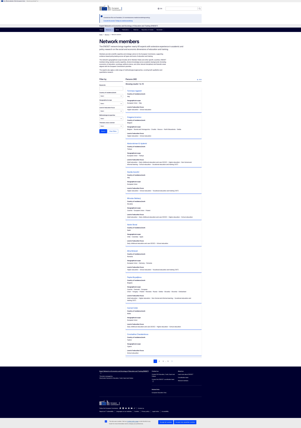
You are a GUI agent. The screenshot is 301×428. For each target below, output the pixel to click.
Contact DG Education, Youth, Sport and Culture (163, 375)
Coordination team (183, 377)
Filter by (102, 79)
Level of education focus (107, 107)
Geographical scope (105, 100)
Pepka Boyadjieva (134, 277)
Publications (125, 30)
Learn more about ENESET (185, 374)
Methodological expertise (107, 115)
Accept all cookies (166, 422)
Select (102, 96)
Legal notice (155, 411)
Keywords (102, 85)
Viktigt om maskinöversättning (124, 20)
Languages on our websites (124, 411)
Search (103, 131)
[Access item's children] (112, 30)
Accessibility (165, 411)
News (117, 30)
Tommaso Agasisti (134, 91)
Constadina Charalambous (137, 334)
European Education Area (159, 392)
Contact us (141, 408)
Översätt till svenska (109, 20)
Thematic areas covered (106, 122)
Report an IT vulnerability (106, 411)
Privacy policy (145, 411)
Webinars (136, 30)
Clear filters (113, 131)
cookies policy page (132, 421)
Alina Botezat (132, 251)
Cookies (136, 411)
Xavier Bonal (132, 225)
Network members (183, 380)
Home (101, 30)
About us (108, 30)
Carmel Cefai (132, 308)
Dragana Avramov (134, 117)
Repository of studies (147, 30)
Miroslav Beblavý (134, 198)
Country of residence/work (107, 92)
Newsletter (159, 30)
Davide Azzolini (133, 172)
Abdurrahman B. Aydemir (137, 143)
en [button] (161, 8)
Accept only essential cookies (185, 422)
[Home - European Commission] (112, 8)
